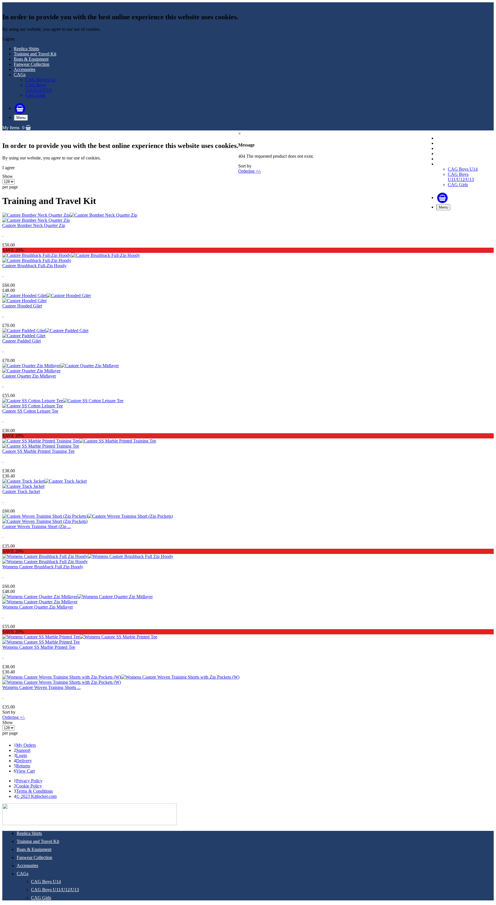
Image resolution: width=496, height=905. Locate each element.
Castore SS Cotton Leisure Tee (30, 411)
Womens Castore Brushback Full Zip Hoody (42, 566)
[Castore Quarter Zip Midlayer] (60, 365)
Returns (23, 765)
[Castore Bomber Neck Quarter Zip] (69, 215)
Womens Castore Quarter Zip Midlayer (37, 606)
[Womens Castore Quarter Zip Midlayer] (77, 596)
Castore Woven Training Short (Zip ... (36, 526)
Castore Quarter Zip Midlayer (29, 375)
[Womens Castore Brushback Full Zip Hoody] (87, 556)
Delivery (24, 760)
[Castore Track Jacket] (44, 481)
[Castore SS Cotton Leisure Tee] (62, 400)
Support (23, 750)
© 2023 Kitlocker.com (36, 796)
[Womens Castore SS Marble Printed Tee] (79, 636)
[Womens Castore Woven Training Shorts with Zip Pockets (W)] (120, 677)
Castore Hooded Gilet (22, 305)
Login (21, 755)
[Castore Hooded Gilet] (46, 295)
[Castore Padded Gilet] (45, 330)
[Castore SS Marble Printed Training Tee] (79, 440)
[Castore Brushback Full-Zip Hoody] (71, 255)
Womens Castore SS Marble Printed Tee (38, 647)
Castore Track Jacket (21, 491)
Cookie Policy (29, 785)
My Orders (26, 745)
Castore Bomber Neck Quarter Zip (33, 225)
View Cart (25, 771)
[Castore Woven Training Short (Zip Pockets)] (87, 516)
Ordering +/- (249, 171)
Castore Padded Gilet (21, 340)
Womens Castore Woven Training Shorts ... (41, 687)
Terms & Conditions (34, 791)
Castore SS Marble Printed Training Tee (38, 451)
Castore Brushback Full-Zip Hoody (34, 265)
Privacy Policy (29, 780)
